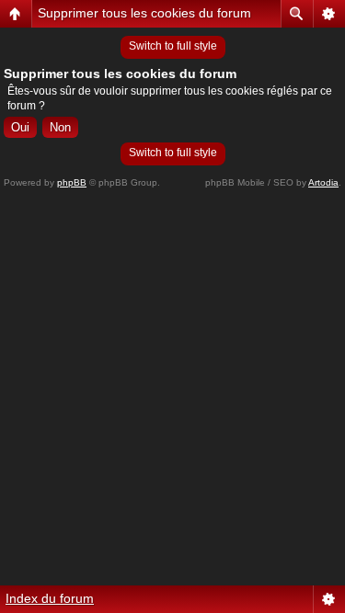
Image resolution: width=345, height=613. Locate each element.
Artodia (323, 182)
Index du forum (50, 598)
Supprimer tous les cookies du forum (144, 13)
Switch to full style (173, 46)
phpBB (71, 182)
